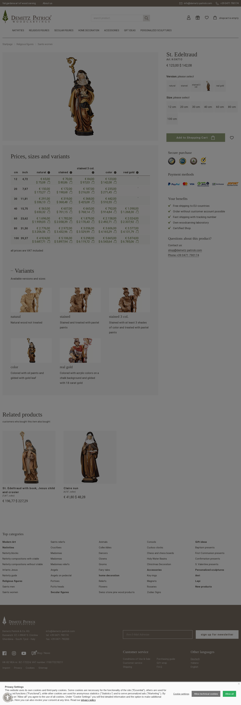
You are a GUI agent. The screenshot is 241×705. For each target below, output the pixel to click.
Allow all (229, 694)
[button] (7, 697)
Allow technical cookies (206, 694)
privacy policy (88, 700)
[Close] (10, 694)
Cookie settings (181, 694)
